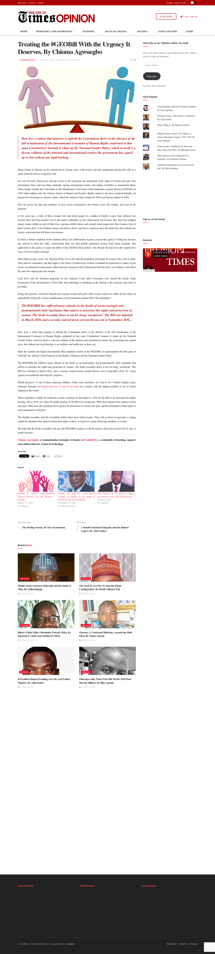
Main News (22, 2)
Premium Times (27, 59)
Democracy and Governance (54, 31)
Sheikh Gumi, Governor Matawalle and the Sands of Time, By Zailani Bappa (44, 587)
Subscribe (166, 16)
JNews (26, 944)
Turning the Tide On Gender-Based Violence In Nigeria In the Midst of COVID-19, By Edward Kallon (76, 496)
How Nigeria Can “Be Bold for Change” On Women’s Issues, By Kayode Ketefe (116, 495)
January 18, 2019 (47, 59)
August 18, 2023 (26, 687)
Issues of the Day (116, 31)
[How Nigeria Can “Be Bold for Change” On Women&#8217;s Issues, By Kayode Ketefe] (116, 481)
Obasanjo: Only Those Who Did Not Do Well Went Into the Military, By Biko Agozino (105, 680)
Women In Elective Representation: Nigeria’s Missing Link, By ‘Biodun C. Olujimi (36, 496)
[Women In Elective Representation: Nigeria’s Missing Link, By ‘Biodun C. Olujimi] (36, 481)
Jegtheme (71, 944)
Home (23, 31)
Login (186, 16)
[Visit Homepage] (57, 16)
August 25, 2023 (26, 593)
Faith (189, 31)
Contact (40, 2)
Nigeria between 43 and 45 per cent (59, 386)
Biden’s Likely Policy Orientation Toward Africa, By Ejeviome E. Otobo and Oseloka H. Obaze (44, 634)
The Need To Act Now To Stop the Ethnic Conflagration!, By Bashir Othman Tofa (100, 587)
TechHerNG (91, 440)
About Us (32, 2)
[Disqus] (77, 739)
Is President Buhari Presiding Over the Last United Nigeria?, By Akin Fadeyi (44, 680)
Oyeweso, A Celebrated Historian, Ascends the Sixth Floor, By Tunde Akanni (105, 634)
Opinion (24, 579)
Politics (142, 31)
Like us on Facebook (154, 219)
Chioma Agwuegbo (28, 440)
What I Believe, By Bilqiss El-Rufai (173, 125)
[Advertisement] (170, 193)
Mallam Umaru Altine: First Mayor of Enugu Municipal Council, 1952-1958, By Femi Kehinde (176, 137)
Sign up (193, 16)
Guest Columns (167, 31)
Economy (88, 31)
